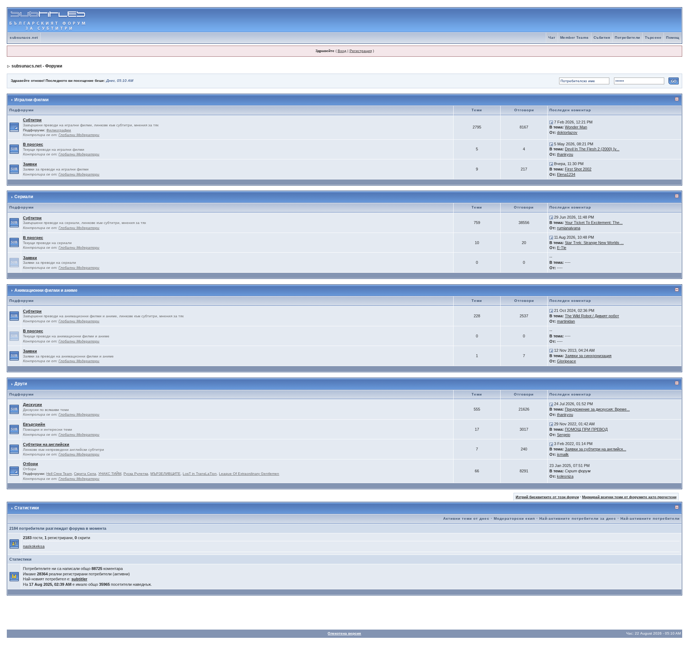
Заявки (30, 164)
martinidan (566, 321)
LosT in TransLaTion (200, 474)
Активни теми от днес (466, 518)
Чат (552, 37)
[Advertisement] (597, 20)
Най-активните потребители (650, 518)
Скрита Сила (85, 474)
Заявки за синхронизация (588, 356)
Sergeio (563, 435)
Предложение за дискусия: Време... (597, 409)
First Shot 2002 (578, 169)
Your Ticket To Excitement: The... (594, 222)
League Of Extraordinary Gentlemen (249, 474)
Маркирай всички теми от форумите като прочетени (629, 497)
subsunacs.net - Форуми (36, 66)
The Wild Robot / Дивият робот (592, 316)
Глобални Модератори (78, 135)
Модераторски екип (514, 518)
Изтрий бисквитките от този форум (547, 497)
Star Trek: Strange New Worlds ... (594, 242)
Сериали (23, 196)
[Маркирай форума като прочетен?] (14, 149)
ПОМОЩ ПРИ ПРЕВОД (586, 429)
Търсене (653, 37)
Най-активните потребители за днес (577, 518)
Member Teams (574, 37)
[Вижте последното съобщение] (551, 122)
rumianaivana (568, 228)
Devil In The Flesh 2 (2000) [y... (592, 149)
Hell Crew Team (59, 474)
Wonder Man (576, 127)
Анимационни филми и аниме (46, 290)
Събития (602, 37)
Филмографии (58, 130)
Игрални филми (31, 99)
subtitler (79, 579)
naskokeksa (33, 546)
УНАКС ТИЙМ (109, 474)
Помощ (672, 37)
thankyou (565, 154)
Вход (342, 51)
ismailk (563, 454)
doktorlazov (567, 132)
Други (20, 383)
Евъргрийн (34, 424)
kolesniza (565, 476)
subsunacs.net (24, 37)
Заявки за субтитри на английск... (595, 449)
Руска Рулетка (135, 474)
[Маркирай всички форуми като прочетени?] (14, 127)
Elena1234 (566, 174)
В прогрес (33, 144)
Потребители (627, 37)
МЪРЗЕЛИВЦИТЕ (165, 474)
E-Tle (561, 248)
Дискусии (32, 404)
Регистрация (361, 51)
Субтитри (32, 120)
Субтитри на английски (46, 444)
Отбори (30, 464)
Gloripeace (566, 361)
